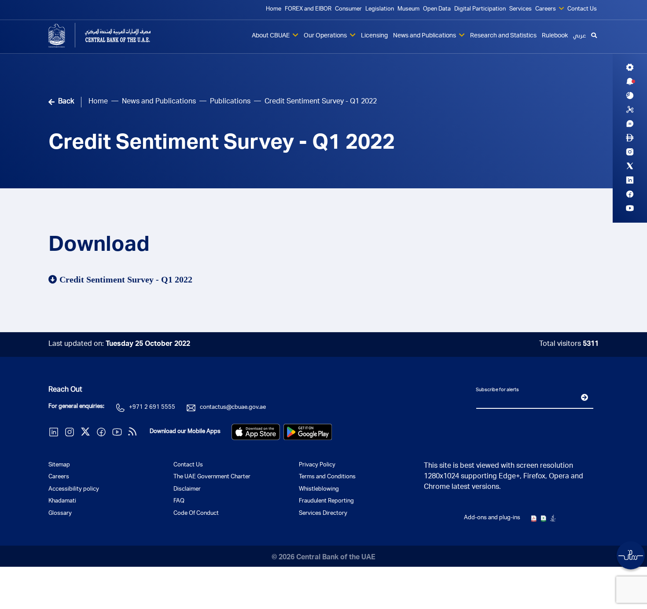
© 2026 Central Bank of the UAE (323, 557)
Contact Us (582, 9)
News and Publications (425, 36)
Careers (546, 9)
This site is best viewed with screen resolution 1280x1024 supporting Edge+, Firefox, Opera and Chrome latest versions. (503, 477)
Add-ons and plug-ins (492, 518)
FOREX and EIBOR (308, 9)
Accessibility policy (73, 489)
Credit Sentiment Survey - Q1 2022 (221, 144)
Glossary (60, 514)
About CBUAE (271, 36)
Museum (408, 9)
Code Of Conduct (196, 514)
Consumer (348, 9)
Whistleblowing (319, 489)
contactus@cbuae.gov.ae (233, 408)
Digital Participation (480, 9)
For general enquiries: (76, 407)
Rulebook (555, 36)
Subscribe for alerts (497, 390)
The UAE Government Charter (211, 477)
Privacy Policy (317, 465)
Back (66, 102)
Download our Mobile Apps (185, 432)
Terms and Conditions (327, 477)
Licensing (374, 36)
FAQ (178, 501)
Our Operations (326, 36)
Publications (230, 102)
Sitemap (59, 465)
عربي (579, 36)
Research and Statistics (503, 36)
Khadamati (62, 501)
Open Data (437, 9)
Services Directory (323, 514)
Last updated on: (119, 344)
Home (273, 9)
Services (520, 9)
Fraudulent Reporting (326, 501)
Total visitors (569, 344)
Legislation (379, 9)
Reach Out (65, 390)
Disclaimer (187, 489)
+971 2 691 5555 (152, 408)
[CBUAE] (112, 35)
